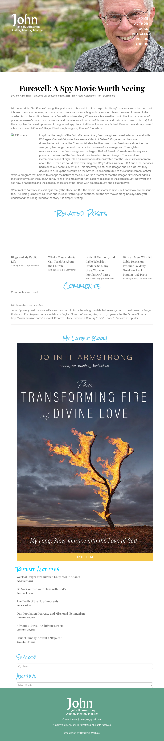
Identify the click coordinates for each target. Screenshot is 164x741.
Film (99, 95)
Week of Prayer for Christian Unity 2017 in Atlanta (48, 577)
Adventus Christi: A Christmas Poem (40, 626)
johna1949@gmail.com (90, 719)
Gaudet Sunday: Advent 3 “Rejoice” (39, 638)
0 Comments (108, 278)
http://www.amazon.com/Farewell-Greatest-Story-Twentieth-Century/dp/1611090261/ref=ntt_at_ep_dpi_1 (75, 318)
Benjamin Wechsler (90, 733)
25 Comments (33, 265)
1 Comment (109, 95)
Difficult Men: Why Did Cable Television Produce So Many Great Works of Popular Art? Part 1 (137, 265)
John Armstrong (22, 95)
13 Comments (70, 270)
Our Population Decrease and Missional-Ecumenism (51, 613)
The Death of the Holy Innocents (37, 601)
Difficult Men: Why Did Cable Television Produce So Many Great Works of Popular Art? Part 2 (100, 265)
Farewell (41, 108)
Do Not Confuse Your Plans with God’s (41, 589)
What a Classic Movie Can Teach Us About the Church (61, 261)
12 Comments (146, 278)
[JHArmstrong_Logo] (82, 695)
